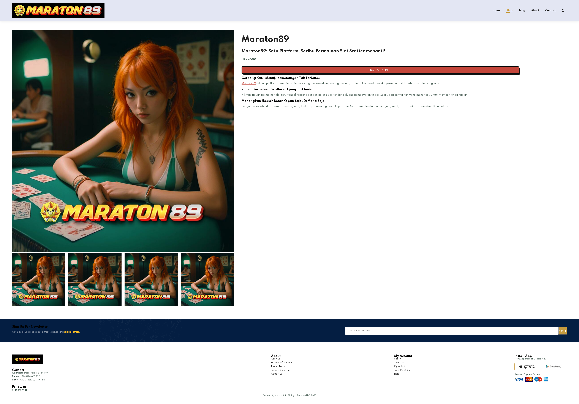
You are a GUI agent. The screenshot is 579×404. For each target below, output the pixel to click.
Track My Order (402, 370)
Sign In (397, 359)
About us (275, 359)
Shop (509, 10)
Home (496, 10)
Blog (522, 10)
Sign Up (563, 331)
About (535, 10)
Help (396, 374)
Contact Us (276, 374)
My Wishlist (399, 366)
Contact (550, 10)
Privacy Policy (278, 366)
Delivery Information (281, 363)
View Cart (399, 363)
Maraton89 (249, 83)
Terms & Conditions (280, 370)
